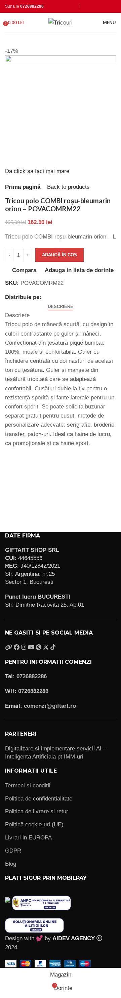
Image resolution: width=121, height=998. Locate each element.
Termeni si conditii (27, 785)
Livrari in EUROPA (28, 837)
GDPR (13, 851)
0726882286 (32, 6)
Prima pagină (22, 187)
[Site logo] (60, 22)
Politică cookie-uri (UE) (34, 824)
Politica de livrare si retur (36, 811)
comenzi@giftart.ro (50, 706)
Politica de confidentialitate (38, 798)
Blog (10, 864)
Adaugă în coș (59, 254)
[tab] (60, 307)
